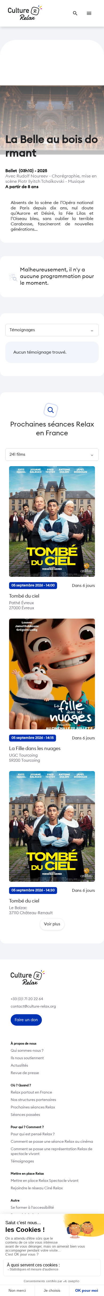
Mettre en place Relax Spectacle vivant (44, 1181)
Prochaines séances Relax (33, 1107)
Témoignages (22, 1161)
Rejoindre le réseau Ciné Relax (37, 1188)
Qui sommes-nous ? (27, 1051)
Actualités (19, 1065)
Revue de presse (25, 1073)
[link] (75, 13)
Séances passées (25, 1115)
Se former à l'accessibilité (32, 1208)
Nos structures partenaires (33, 1100)
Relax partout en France (31, 1092)
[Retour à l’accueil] (25, 13)
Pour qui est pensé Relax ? (33, 1134)
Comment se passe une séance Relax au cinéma (52, 1142)
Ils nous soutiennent (27, 1058)
